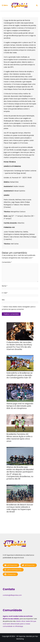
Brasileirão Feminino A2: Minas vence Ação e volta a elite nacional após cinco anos (19, 437)
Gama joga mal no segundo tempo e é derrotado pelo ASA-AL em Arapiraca (20, 406)
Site (3, 300)
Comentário (7, 262)
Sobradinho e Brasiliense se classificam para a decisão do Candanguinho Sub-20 (19, 375)
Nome (4, 286)
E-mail (5, 293)
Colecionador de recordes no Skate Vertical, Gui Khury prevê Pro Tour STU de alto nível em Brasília (19, 346)
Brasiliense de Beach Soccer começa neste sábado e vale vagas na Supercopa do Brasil (20, 508)
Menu (6, 5)
